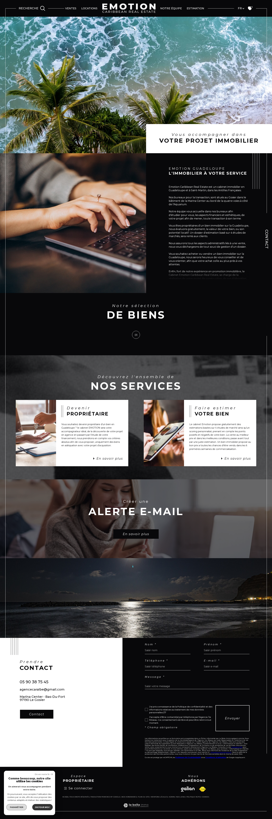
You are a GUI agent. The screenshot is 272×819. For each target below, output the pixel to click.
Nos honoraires (129, 797)
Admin (172, 797)
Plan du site (143, 797)
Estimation (195, 8)
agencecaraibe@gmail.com (42, 689)
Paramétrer (16, 807)
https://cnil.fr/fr (236, 747)
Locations (89, 8)
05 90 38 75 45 (34, 682)
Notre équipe (171, 8)
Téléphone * (156, 660)
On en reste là (42, 774)
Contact (266, 239)
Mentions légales (159, 797)
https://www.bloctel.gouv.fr (221, 752)
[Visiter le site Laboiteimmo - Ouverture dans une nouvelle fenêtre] (136, 809)
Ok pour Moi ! (42, 807)
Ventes (70, 8)
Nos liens (180, 797)
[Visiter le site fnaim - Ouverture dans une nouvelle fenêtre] (202, 789)
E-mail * (212, 660)
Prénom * (213, 644)
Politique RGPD (193, 797)
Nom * (150, 644)
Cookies (205, 797)
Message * (155, 677)
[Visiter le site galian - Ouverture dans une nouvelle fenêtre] (188, 789)
